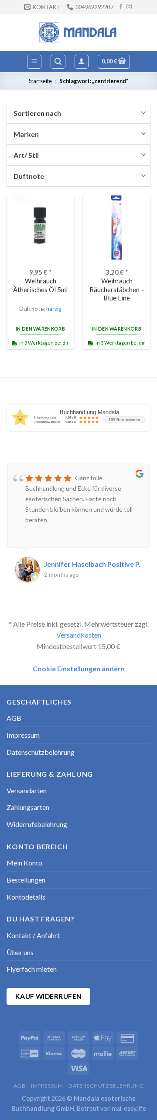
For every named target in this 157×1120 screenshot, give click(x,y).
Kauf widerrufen (48, 996)
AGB (14, 718)
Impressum (23, 735)
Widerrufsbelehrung (37, 824)
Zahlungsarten (28, 807)
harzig (53, 308)
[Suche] (58, 62)
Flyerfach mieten (32, 969)
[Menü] (34, 62)
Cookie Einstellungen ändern (79, 668)
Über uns (20, 952)
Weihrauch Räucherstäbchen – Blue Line (116, 289)
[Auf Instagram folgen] (129, 7)
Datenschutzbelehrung (41, 752)
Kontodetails (26, 897)
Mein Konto (24, 862)
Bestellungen (26, 880)
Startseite (40, 80)
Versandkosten (78, 635)
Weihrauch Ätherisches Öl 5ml (40, 285)
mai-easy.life (129, 1108)
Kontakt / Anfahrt (33, 935)
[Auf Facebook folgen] (120, 7)
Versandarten (27, 790)
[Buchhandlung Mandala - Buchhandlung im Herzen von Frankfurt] (78, 32)
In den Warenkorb (40, 328)
